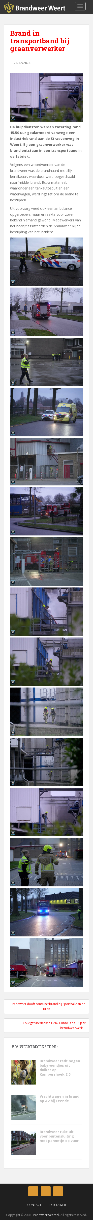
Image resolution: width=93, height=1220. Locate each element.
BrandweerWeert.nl (45, 1215)
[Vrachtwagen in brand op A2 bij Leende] (23, 1107)
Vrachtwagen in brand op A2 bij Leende (59, 1098)
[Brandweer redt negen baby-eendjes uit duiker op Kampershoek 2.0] (23, 1071)
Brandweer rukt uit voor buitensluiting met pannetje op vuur (60, 1136)
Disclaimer (58, 1205)
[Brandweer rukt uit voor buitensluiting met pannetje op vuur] (23, 1142)
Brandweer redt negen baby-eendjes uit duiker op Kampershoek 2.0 (60, 1068)
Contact (34, 1205)
